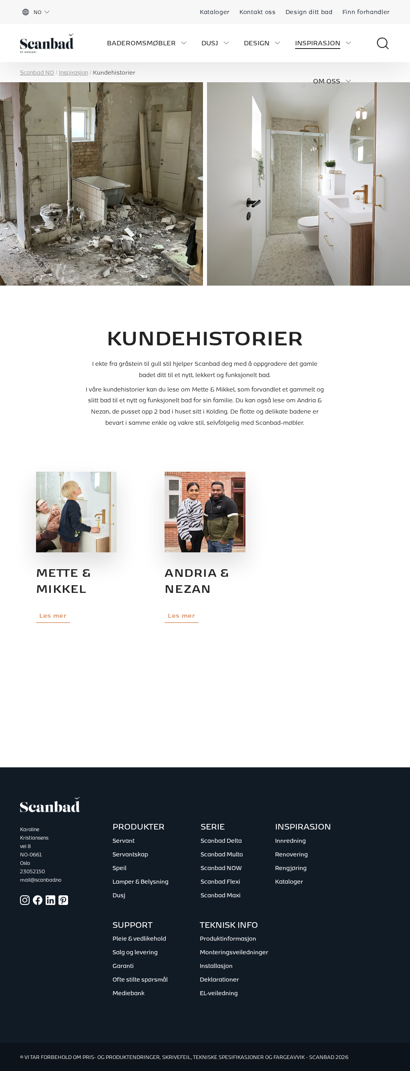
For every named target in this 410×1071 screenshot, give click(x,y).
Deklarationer (219, 979)
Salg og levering (135, 952)
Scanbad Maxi (221, 895)
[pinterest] (63, 902)
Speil (120, 867)
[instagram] (25, 902)
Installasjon (216, 965)
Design (256, 43)
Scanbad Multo (222, 854)
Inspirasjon (317, 43)
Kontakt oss (257, 11)
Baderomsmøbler (141, 43)
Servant (124, 840)
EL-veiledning (219, 993)
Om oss (326, 81)
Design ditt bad (309, 11)
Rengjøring (291, 867)
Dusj (209, 43)
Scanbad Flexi (220, 881)
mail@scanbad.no (32, 879)
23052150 (32, 871)
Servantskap (130, 854)
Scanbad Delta (221, 840)
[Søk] (375, 43)
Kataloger (215, 11)
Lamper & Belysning (141, 881)
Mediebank (129, 993)
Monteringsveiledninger (234, 952)
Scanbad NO (37, 72)
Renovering (291, 854)
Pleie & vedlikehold (139, 938)
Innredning (290, 840)
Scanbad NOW (221, 867)
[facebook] (37, 902)
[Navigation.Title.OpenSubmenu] (184, 43)
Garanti (123, 965)
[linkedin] (50, 902)
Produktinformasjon (228, 938)
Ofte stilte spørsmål (140, 979)
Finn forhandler (366, 11)
